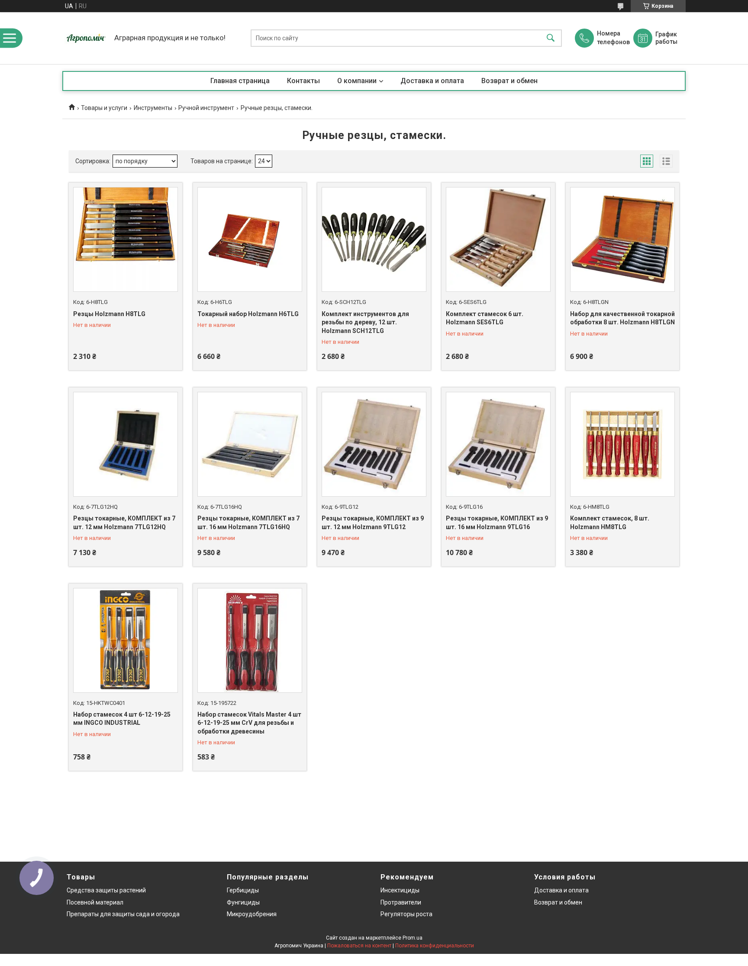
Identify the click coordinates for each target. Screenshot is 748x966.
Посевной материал (95, 902)
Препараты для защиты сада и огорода (123, 914)
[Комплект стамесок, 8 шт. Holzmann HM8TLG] (622, 444)
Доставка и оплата (432, 81)
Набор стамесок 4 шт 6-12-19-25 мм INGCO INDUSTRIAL (122, 719)
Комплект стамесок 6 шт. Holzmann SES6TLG (484, 318)
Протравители (400, 902)
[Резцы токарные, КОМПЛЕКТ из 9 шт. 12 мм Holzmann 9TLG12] (374, 444)
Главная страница (240, 81)
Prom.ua (412, 938)
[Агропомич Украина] (86, 38)
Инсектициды (399, 890)
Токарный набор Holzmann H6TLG (248, 313)
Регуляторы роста (406, 914)
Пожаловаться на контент (359, 946)
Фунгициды (243, 902)
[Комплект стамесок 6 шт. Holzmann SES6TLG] (498, 239)
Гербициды (243, 890)
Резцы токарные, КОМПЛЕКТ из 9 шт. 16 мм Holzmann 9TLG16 (497, 522)
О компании (357, 81)
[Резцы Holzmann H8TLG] (125, 239)
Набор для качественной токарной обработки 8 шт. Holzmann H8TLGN (622, 318)
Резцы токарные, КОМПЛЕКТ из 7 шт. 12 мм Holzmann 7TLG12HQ (124, 522)
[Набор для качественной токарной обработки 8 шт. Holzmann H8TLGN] (622, 239)
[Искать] (550, 38)
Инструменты (153, 107)
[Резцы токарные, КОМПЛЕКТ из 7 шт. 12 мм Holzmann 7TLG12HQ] (125, 444)
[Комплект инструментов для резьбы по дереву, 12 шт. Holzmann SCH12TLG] (374, 239)
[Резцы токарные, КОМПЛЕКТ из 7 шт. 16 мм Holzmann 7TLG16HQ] (249, 444)
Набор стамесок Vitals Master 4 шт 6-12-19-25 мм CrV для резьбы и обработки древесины (249, 723)
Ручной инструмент (206, 107)
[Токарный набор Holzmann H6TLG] (249, 239)
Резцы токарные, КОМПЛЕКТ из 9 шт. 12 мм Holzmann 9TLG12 (373, 522)
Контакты (303, 81)
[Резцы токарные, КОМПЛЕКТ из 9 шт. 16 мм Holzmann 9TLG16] (498, 444)
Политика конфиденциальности (434, 946)
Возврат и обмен (509, 81)
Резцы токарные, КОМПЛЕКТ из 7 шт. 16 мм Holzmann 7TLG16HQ (248, 522)
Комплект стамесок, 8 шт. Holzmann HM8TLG (609, 522)
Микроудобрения (252, 914)
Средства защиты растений (106, 890)
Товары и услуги (104, 107)
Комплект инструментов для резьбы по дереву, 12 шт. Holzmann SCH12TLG (365, 322)
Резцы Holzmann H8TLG (109, 313)
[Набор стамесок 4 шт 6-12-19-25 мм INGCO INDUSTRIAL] (125, 640)
